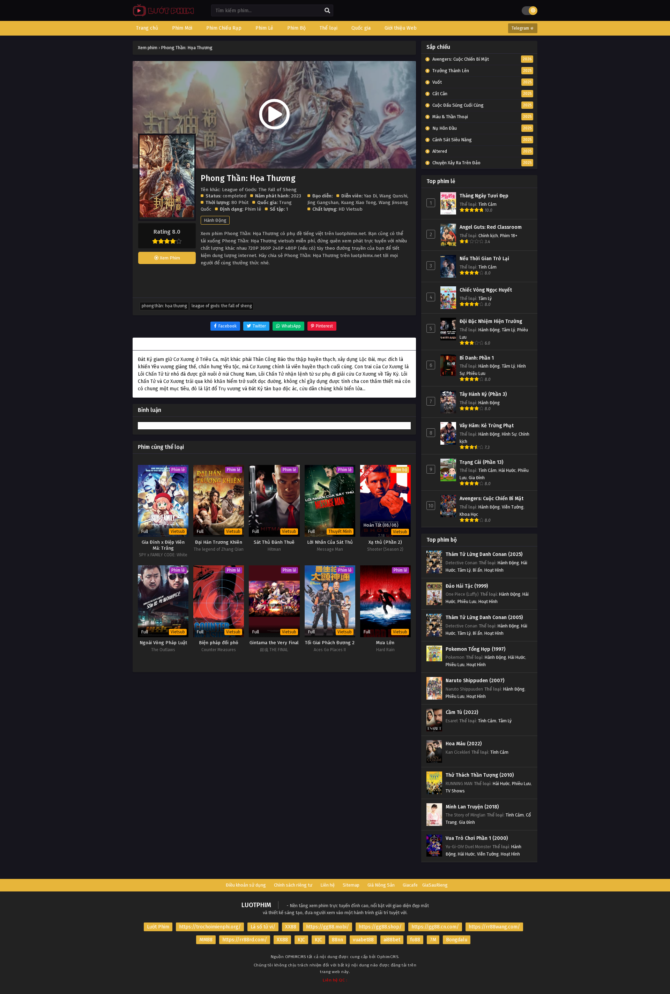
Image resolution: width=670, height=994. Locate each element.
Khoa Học (469, 514)
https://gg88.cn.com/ (435, 927)
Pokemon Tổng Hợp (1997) (475, 649)
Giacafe (410, 885)
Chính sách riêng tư (293, 885)
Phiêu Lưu (476, 373)
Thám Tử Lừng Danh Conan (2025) (484, 554)
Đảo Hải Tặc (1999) (467, 586)
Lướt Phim (158, 927)
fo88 (415, 940)
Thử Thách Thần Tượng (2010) (480, 775)
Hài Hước (507, 470)
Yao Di (370, 196)
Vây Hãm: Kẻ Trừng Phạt (487, 426)
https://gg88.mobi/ (327, 927)
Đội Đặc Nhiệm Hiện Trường (491, 321)
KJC (301, 940)
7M (433, 940)
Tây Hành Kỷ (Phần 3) (483, 394)
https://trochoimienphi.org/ (210, 927)
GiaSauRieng (435, 885)
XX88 (290, 927)
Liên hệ (327, 885)
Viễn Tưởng (512, 507)
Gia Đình (477, 477)
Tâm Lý (485, 298)
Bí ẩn (477, 570)
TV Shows (455, 790)
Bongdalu (456, 940)
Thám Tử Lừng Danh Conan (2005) (484, 617)
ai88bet (392, 940)
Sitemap (351, 885)
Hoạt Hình (494, 570)
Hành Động (215, 220)
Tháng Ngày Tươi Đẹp (484, 196)
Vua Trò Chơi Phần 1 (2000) (477, 838)
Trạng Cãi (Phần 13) (481, 462)
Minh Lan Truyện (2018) (472, 807)
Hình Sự (509, 434)
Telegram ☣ (523, 28)
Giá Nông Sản (381, 885)
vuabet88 (363, 940)
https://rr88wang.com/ (494, 927)
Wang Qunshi (393, 196)
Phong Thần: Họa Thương (164, 305)
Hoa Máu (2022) (464, 744)
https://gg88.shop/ (380, 927)
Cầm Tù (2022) (462, 712)
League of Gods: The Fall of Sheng (222, 305)
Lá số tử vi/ (263, 927)
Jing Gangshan (322, 202)
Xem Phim (169, 258)
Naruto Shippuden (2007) (475, 681)
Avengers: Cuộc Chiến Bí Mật (491, 499)
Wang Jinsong (393, 202)
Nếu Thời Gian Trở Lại (484, 259)
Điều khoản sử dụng (246, 885)
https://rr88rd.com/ (244, 940)
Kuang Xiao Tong (358, 202)
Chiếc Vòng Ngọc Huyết (486, 290)
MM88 (206, 940)
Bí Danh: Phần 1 (477, 358)
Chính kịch (488, 235)
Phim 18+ (509, 235)
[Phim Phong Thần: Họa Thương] (161, 16)
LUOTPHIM (256, 905)
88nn (337, 940)
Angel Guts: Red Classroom (491, 227)
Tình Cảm (487, 204)
